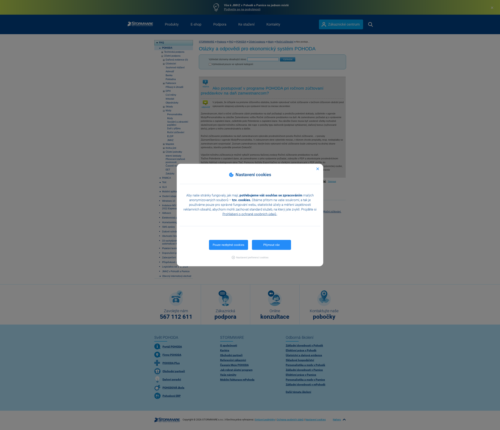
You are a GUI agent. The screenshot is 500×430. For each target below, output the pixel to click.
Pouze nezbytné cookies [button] (228, 245)
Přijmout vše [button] (271, 245)
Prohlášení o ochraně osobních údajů (249, 214)
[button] (250, 257)
